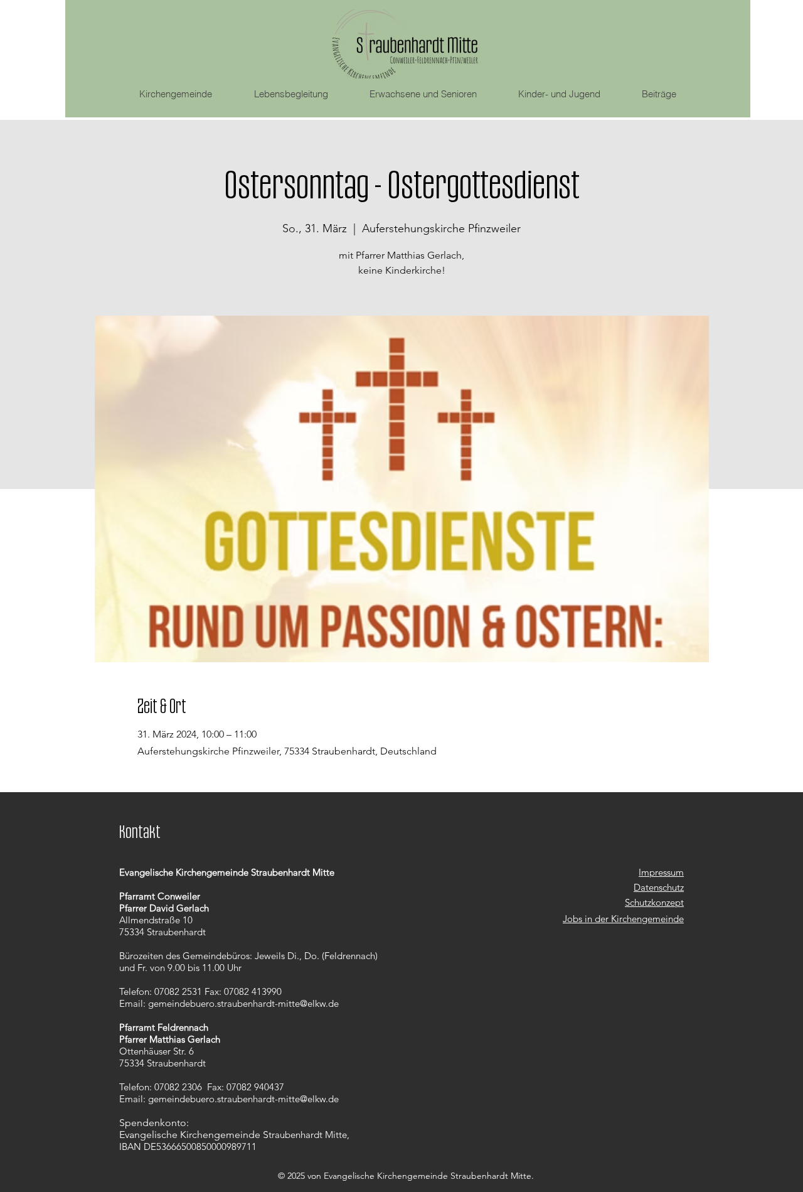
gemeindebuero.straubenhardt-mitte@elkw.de (243, 1003)
